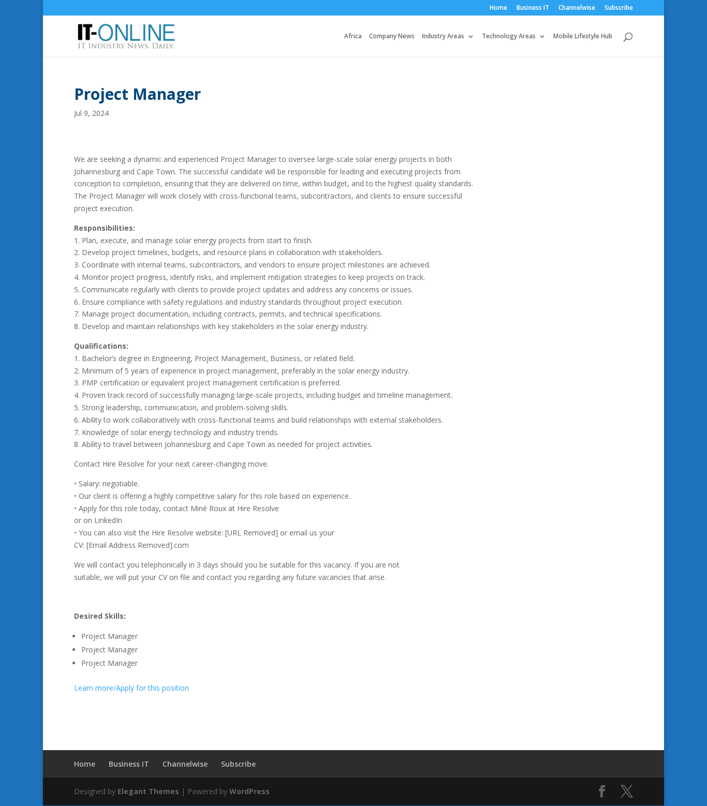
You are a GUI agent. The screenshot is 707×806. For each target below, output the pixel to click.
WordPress (249, 791)
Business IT (533, 8)
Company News (392, 36)
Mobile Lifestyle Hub (582, 36)
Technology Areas (509, 36)
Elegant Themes (148, 791)
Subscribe (619, 8)
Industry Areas (443, 36)
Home (498, 8)
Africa (353, 36)
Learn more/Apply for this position (131, 688)
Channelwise (576, 8)
